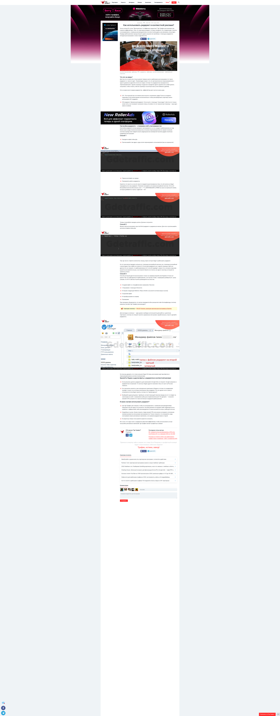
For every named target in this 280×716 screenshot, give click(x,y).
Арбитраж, (149, 72)
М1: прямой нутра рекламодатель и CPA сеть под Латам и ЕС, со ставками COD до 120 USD (162, 433)
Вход (174, 2)
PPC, (139, 72)
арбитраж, (134, 72)
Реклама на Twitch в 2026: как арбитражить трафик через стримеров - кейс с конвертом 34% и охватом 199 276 (163, 438)
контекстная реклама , (159, 72)
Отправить (124, 500)
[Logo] (105, 2)
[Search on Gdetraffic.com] (178, 2)
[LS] (110, 32)
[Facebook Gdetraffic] (127, 435)
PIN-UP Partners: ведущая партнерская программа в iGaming (154, 308)
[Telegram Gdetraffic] (130, 435)
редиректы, (143, 72)
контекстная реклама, (126, 72)
